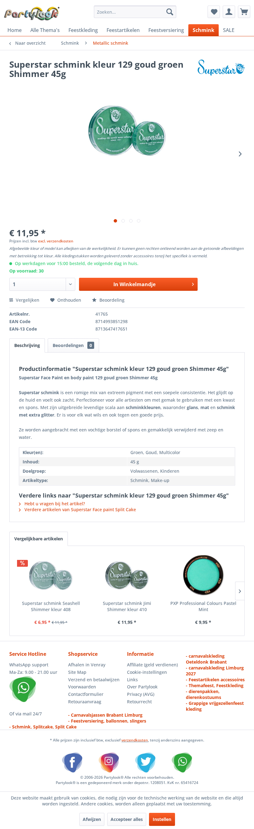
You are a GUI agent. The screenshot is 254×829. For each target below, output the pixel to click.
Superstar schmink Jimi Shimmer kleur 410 (127, 606)
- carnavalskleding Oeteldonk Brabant (206, 659)
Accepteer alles (127, 819)
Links (132, 680)
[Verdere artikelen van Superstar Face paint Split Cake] (221, 70)
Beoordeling (111, 300)
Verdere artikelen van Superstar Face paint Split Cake (79, 509)
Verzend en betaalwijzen (94, 680)
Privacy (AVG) (140, 694)
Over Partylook (142, 687)
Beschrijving (27, 345)
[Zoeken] (169, 12)
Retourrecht (139, 702)
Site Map (77, 672)
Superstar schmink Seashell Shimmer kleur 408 (51, 606)
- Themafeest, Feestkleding (214, 685)
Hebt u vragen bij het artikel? (54, 504)
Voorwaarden (82, 687)
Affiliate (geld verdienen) (152, 665)
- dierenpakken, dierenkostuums (203, 694)
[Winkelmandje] (244, 12)
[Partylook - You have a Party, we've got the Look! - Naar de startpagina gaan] (32, 13)
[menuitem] (135, 12)
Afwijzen (92, 819)
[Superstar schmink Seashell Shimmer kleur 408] (50, 575)
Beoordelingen (72, 345)
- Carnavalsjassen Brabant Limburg (105, 715)
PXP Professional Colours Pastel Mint (203, 606)
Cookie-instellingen (147, 672)
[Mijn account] (229, 12)
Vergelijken (27, 300)
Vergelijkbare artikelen (38, 539)
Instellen (162, 819)
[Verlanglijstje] (214, 12)
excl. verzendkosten (55, 241)
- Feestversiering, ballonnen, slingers (107, 721)
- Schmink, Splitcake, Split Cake (43, 727)
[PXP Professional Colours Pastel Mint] (203, 575)
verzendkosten (134, 740)
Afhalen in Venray (86, 665)
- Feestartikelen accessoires (215, 680)
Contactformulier (85, 694)
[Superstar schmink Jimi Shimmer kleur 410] (127, 575)
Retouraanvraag (84, 702)
